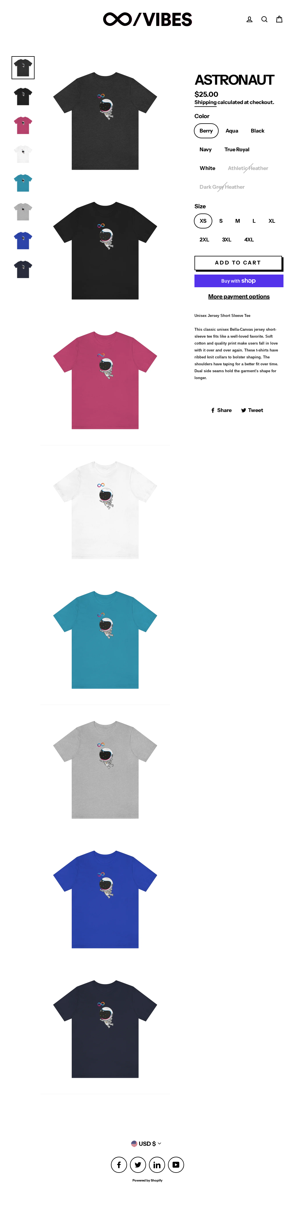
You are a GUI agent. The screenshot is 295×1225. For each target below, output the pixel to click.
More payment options (239, 296)
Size (200, 206)
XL (271, 221)
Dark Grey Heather (222, 187)
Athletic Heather (248, 168)
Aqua (232, 131)
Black (257, 131)
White (207, 168)
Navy (206, 149)
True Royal (236, 149)
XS (203, 221)
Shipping (205, 102)
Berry (206, 131)
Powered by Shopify (147, 1180)
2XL (204, 240)
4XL (249, 240)
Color (201, 116)
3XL (227, 240)
